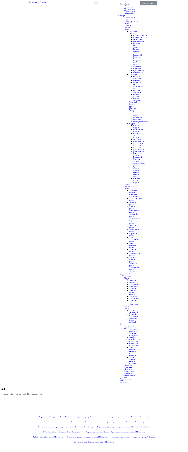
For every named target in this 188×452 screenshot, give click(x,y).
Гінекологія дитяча (133, 203)
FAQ (122, 381)
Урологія (136, 167)
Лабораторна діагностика (133, 331)
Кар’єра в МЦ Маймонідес (129, 13)
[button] (148, 3)
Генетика (136, 80)
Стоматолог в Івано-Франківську (133, 292)
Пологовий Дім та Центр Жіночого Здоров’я (133, 106)
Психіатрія (137, 69)
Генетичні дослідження (133, 335)
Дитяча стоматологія (133, 311)
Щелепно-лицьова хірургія (137, 180)
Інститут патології (136, 95)
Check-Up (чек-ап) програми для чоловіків (132, 351)
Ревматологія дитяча (134, 268)
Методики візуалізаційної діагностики (134, 339)
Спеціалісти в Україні (129, 19)
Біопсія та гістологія (128, 368)
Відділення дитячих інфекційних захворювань (133, 193)
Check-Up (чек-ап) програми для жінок (132, 360)
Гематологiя (133, 316)
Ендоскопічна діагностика (134, 344)
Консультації (129, 326)
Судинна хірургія (136, 160)
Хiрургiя (132, 124)
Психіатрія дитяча (133, 264)
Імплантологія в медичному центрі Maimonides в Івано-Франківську (69, 422)
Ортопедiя (137, 147)
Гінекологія (133, 281)
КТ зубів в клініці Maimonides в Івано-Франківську (62, 432)
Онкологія (137, 67)
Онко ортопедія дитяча (132, 245)
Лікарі (122, 16)
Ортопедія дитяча (132, 250)
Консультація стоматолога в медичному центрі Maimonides (133, 437)
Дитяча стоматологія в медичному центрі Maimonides (94, 442)
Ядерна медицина (137, 99)
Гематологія (133, 285)
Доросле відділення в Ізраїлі (129, 27)
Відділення (124, 275)
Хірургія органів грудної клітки (136, 174)
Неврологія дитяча (133, 227)
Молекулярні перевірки (129, 372)
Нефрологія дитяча (133, 234)
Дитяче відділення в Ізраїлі (129, 186)
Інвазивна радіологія (137, 91)
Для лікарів (128, 8)
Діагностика (133, 74)
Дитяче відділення (128, 307)
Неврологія (137, 59)
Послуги (123, 324)
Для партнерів (129, 10)
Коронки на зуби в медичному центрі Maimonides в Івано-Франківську (123, 427)
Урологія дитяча (132, 272)
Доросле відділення (128, 278)
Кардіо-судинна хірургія (136, 135)
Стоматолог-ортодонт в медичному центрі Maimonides (87, 437)
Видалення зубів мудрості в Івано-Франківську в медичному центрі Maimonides (68, 417)
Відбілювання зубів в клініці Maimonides (48, 437)
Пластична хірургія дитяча (133, 259)
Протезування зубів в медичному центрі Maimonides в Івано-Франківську (65, 427)
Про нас (127, 6)
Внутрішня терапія (133, 32)
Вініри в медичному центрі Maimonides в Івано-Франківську (121, 422)
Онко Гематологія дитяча (133, 239)
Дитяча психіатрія (132, 321)
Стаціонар (128, 365)
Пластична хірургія (137, 154)
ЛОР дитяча (131, 223)
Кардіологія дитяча (133, 215)
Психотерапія (134, 298)
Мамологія (137, 120)
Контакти (123, 383)
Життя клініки (125, 379)
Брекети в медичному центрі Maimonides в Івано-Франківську (126, 417)
